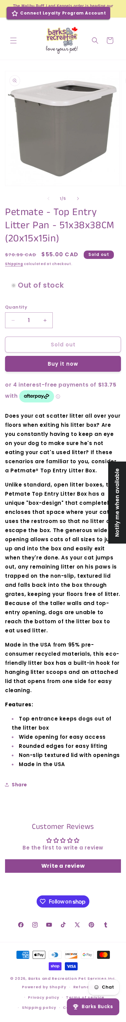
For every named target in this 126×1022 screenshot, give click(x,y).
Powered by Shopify (44, 987)
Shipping (14, 263)
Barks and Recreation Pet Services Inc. (72, 978)
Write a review (63, 866)
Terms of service (85, 997)
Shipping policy (39, 1007)
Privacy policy (43, 997)
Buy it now (63, 363)
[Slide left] (48, 198)
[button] (13, 40)
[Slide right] (78, 198)
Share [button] (19, 784)
